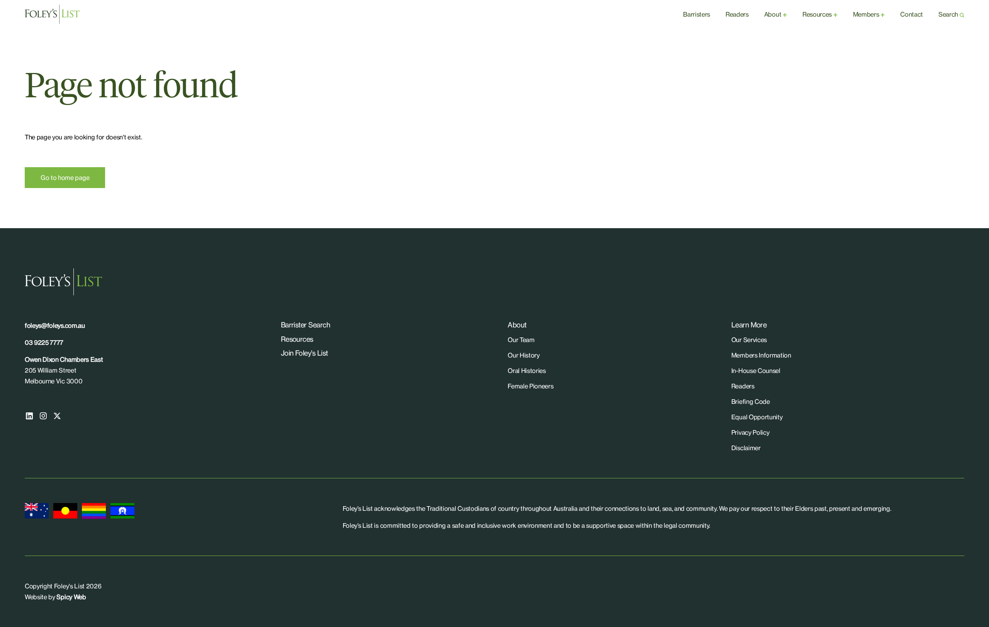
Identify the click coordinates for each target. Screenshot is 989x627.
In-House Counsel (755, 371)
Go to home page (65, 177)
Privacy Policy (750, 432)
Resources (817, 14)
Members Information (761, 355)
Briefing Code (750, 401)
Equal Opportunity (757, 417)
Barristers (696, 14)
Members (866, 14)
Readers (737, 14)
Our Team (521, 340)
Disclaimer (746, 448)
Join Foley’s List (304, 353)
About (772, 14)
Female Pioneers (530, 386)
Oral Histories (527, 371)
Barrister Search (305, 324)
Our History (523, 355)
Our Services (749, 340)
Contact (911, 14)
